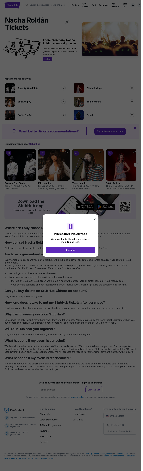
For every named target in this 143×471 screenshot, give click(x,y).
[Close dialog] (94, 219)
